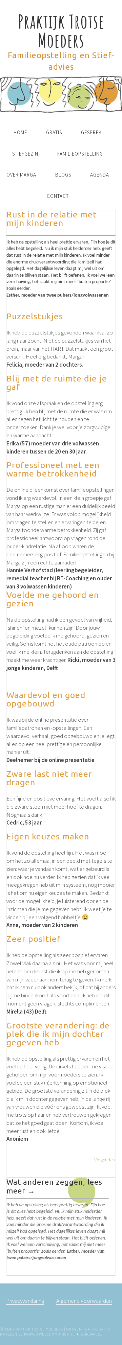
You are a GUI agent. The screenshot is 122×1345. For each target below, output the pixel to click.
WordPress (92, 1334)
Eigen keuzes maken (47, 836)
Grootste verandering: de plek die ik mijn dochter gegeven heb (58, 1034)
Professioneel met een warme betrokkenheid (53, 469)
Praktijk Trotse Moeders (61, 30)
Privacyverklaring (25, 1300)
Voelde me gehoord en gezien (52, 599)
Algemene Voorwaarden (84, 1300)
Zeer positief (33, 939)
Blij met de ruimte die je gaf (56, 383)
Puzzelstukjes (34, 316)
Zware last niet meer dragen (49, 778)
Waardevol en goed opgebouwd (45, 699)
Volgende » (105, 1160)
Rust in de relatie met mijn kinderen (51, 219)
